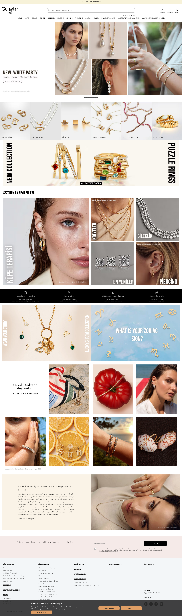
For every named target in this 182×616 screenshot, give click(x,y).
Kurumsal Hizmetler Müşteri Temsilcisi (86, 585)
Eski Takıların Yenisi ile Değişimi (14, 578)
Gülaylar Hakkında (8, 564)
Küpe (27, 18)
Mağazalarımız (8, 570)
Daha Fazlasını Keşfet (26, 519)
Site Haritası (7, 581)
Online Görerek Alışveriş (46, 568)
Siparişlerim (7, 598)
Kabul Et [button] (131, 608)
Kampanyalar (7, 585)
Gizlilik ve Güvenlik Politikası (47, 597)
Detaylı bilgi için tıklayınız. (64, 609)
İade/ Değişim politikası (46, 586)
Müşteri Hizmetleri (43, 564)
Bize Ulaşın (42, 570)
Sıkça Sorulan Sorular (45, 589)
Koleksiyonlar (108, 18)
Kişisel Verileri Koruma (46, 573)
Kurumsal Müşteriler (80, 579)
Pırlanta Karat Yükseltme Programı (15, 576)
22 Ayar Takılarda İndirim (153, 18)
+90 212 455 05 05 (153, 593)
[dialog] (91, 608)
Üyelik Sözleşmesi (44, 599)
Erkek (96, 18)
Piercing (79, 18)
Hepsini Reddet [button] (109, 608)
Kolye (34, 18)
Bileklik (51, 18)
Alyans (69, 18)
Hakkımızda (7, 568)
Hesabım (5, 595)
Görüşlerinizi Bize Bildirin (46, 592)
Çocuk (88, 18)
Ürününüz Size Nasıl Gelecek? (48, 581)
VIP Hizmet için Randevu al (47, 594)
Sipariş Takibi (42, 576)
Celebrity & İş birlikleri (11, 573)
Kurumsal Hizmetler (80, 582)
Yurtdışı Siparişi (43, 578)
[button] (85, 97)
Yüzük (19, 18)
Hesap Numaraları (44, 584)
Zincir (42, 18)
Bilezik (60, 18)
